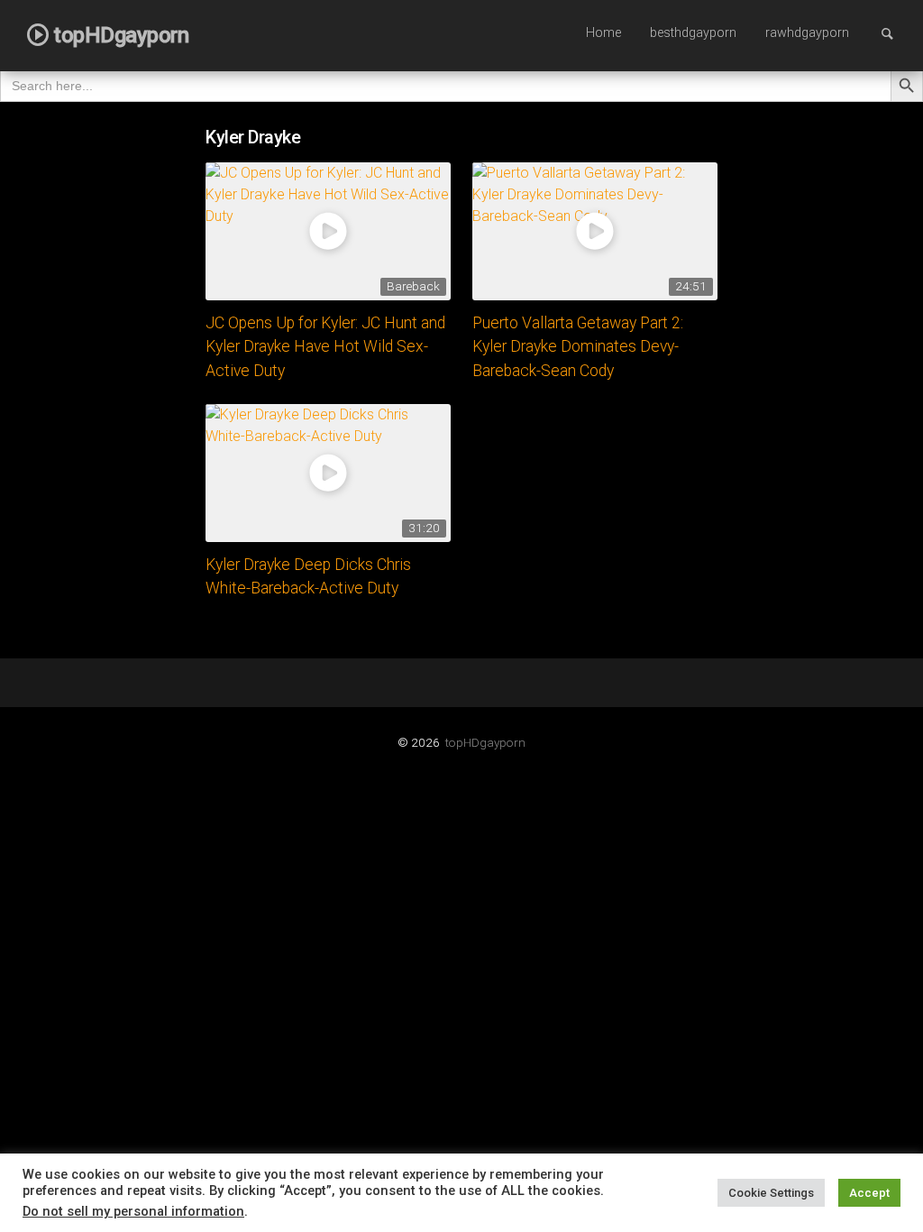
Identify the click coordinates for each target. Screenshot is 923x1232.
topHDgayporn (485, 742)
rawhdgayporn (807, 33)
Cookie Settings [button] (771, 1193)
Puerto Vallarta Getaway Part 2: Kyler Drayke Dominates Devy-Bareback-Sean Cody (577, 347)
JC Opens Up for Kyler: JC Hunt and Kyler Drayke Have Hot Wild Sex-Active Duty (325, 347)
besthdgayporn (693, 33)
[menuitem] (603, 34)
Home (603, 33)
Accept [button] (869, 1193)
